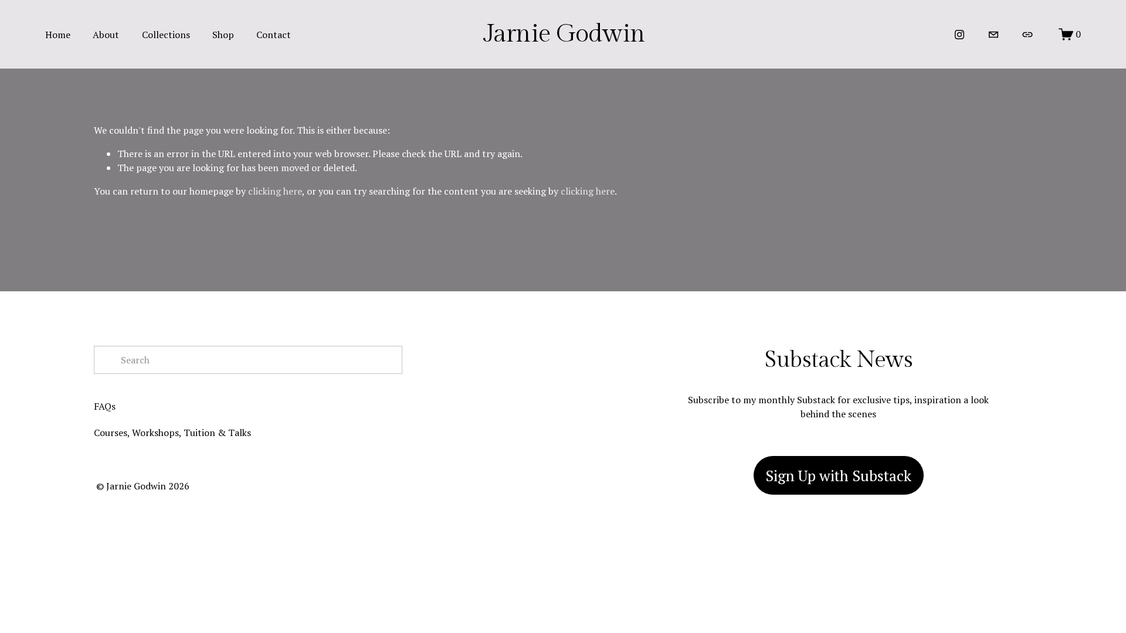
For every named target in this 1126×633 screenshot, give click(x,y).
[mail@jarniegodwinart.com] (993, 34)
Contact (273, 34)
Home (57, 34)
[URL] (1027, 34)
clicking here (275, 191)
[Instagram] (959, 34)
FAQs (105, 406)
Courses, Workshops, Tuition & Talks (172, 432)
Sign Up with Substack (838, 475)
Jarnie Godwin (564, 34)
